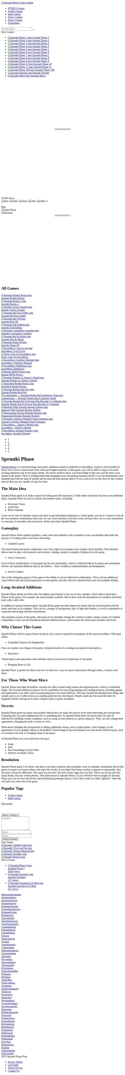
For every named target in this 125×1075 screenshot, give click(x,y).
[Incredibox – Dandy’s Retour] (19, 424)
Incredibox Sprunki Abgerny (16, 433)
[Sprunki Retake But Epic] (17, 389)
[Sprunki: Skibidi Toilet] (16, 845)
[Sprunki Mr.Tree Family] (17, 313)
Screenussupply (9, 1006)
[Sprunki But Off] (13, 318)
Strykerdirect (7, 1000)
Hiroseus (5, 977)
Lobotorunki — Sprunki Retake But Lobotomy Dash (28, 398)
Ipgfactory (6, 997)
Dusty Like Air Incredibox (14, 357)
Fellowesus (7, 1033)
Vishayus (6, 991)
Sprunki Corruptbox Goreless (16, 333)
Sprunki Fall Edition (11, 327)
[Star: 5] (43, 201)
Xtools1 (5, 941)
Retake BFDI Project (12, 374)
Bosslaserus (7, 915)
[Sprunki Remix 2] (13, 301)
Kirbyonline (7, 1053)
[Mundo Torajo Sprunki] (16, 307)
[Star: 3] (24, 201)
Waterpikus (7, 1038)
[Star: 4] (33, 201)
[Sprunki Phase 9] (13, 857)
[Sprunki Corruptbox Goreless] (20, 330)
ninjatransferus (8, 897)
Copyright (13, 1065)
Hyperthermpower (10, 909)
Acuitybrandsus (9, 1003)
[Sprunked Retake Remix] (17, 383)
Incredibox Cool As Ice (13, 351)
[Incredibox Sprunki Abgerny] (19, 430)
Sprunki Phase (8, 467)
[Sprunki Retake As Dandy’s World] (22, 377)
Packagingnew (8, 903)
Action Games (15, 11)
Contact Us (13, 1070)
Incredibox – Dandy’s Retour (16, 427)
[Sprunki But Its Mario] (16, 336)
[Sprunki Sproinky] (14, 854)
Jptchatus (6, 956)
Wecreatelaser (8, 962)
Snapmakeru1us (9, 921)
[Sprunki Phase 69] (14, 342)
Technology (14, 23)
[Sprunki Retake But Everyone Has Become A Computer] (33, 401)
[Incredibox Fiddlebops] (16, 365)
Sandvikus (6, 980)
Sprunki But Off (9, 321)
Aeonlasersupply (10, 924)
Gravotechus (7, 918)
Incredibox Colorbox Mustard (16, 363)
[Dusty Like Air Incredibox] (18, 354)
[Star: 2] (15, 201)
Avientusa (6, 985)
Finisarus (6, 974)
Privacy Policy (15, 1062)
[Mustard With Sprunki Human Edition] (24, 407)
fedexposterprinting (11, 894)
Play (3, 207)
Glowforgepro (8, 953)
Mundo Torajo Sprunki (13, 310)
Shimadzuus (7, 1044)
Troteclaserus (8, 938)
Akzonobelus (8, 1050)
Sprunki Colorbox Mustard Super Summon (23, 421)
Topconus (6, 1015)
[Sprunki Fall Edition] (15, 324)
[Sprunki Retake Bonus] (16, 295)
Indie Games (14, 14)
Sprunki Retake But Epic (14, 392)
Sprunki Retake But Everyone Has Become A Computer (30, 404)
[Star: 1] (6, 201)
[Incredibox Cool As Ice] (16, 348)
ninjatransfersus (9, 900)
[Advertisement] (62, 105)
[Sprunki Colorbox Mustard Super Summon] (27, 418)
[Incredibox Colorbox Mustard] (20, 360)
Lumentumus (8, 932)
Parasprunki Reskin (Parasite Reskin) (20, 416)
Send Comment (10, 839)
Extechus (6, 1041)
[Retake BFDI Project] (15, 371)
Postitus (5, 1047)
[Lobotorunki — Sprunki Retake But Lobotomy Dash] (32, 395)
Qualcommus (8, 982)
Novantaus (6, 959)
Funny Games (15, 17)
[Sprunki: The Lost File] (16, 848)
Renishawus (7, 1027)
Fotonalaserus (8, 929)
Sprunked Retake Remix (14, 386)
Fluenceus (6, 1009)
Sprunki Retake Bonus (13, 298)
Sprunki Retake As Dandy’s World (19, 380)
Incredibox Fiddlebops (12, 368)
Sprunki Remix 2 (10, 304)
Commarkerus (8, 927)
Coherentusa (7, 947)
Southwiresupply (10, 988)
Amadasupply (8, 944)
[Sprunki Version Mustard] (17, 851)
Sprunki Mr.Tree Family (13, 315)
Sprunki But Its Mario (12, 339)
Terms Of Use (15, 1067)
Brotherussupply (9, 1012)
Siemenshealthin (9, 971)
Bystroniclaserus (9, 906)
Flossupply (7, 994)
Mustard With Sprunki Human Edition (21, 410)
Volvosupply (7, 965)
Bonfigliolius (8, 1035)
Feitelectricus (8, 1018)
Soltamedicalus (9, 912)
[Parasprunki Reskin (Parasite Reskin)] (24, 413)
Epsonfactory (8, 1021)
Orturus (5, 935)
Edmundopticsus (9, 950)
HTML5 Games (16, 8)
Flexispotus (7, 1030)
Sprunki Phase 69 (10, 345)
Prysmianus (7, 968)
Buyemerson (7, 1024)
